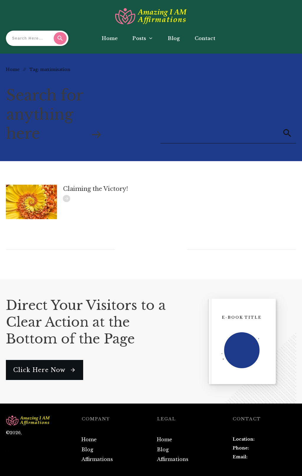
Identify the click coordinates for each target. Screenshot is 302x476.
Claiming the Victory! (95, 188)
